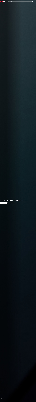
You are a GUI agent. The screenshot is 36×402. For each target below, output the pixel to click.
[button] (1, 398)
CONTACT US (4, 203)
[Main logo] (3, 1)
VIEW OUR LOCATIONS (11, 203)
